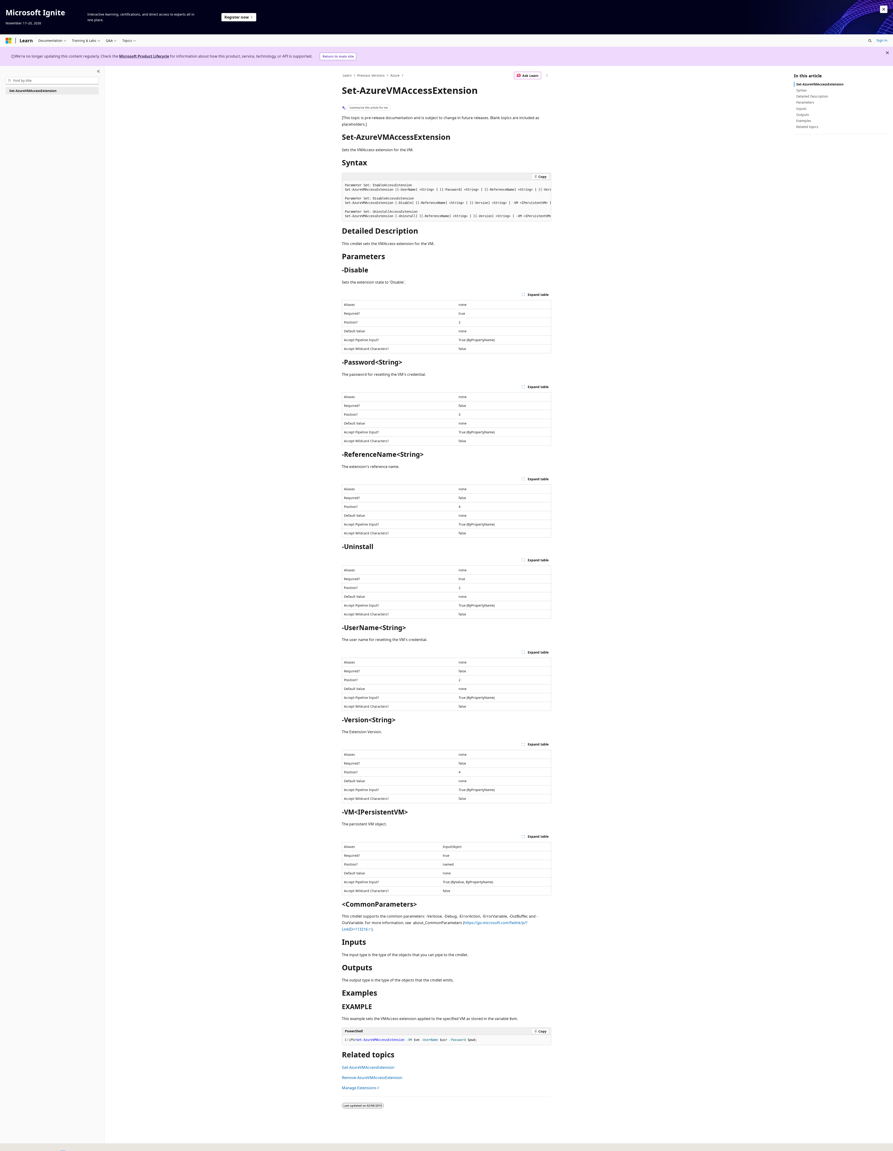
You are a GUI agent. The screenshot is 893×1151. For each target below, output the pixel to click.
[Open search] (870, 40)
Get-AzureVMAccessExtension (368, 1067)
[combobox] (52, 80)
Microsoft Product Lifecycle (144, 56)
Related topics (807, 126)
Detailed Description (812, 96)
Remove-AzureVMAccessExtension (372, 1077)
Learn (347, 75)
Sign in (881, 40)
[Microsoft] (9, 41)
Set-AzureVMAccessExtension (819, 84)
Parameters (805, 102)
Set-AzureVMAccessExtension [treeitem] (33, 90)
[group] (446, 200)
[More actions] (547, 75)
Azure (395, 75)
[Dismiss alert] (883, 9)
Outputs (802, 114)
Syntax (801, 90)
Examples (803, 120)
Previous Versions (371, 75)
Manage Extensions (359, 1087)
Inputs (801, 108)
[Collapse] (98, 71)
